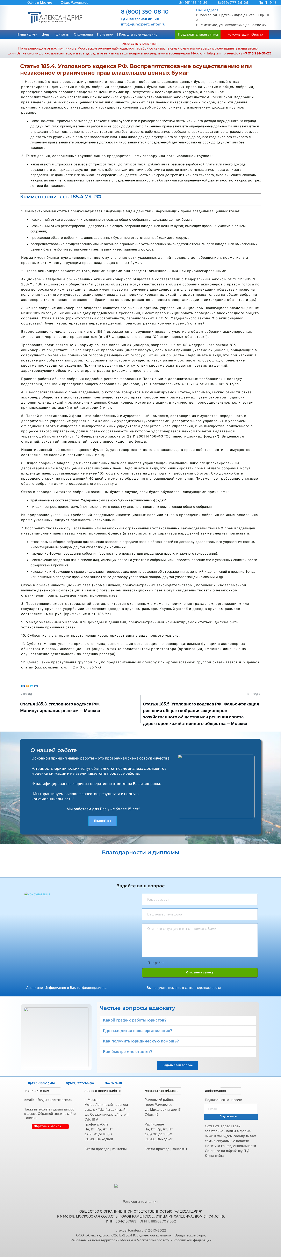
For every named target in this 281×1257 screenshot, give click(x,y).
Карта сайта (215, 1156)
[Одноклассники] (27, 685)
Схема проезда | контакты (106, 1149)
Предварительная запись (198, 34)
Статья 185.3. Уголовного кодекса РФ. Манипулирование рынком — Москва (60, 707)
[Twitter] (32, 685)
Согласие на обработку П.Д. (227, 1151)
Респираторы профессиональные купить (141, 1249)
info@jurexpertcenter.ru (143, 24)
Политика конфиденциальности (230, 1146)
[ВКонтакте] (36, 685)
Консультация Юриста (245, 34)
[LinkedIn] (23, 685)
